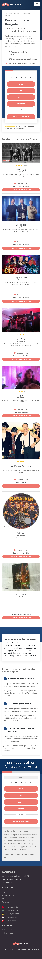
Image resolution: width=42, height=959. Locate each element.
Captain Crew (21, 277)
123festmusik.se (11, 910)
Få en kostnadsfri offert (21, 190)
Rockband (26, 14)
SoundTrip (21, 224)
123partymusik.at (11, 917)
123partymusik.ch (11, 920)
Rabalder (21, 533)
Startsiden (8, 14)
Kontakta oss (7, 902)
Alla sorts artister (21, 117)
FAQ (3, 892)
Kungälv (7, 16)
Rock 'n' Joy (21, 169)
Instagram (8, 933)
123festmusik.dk (11, 907)
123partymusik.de (11, 914)
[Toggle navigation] (37, 4)
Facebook (8, 929)
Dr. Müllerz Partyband (21, 466)
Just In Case (21, 594)
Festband (17, 14)
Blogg (4, 898)
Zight (21, 395)
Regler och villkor (9, 895)
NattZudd (21, 339)
